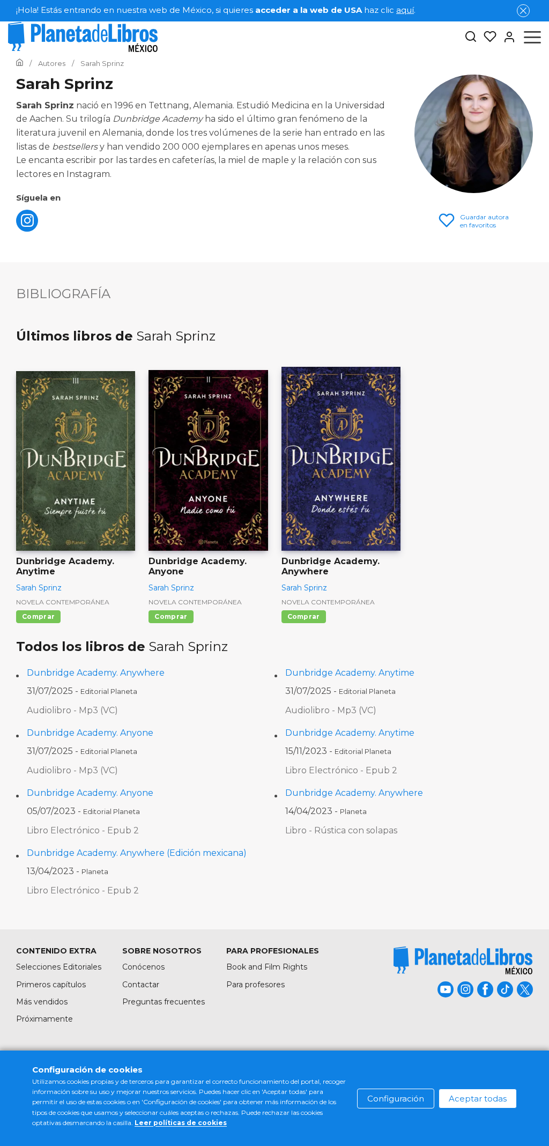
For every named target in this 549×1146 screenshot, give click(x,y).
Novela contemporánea (62, 602)
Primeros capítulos (51, 984)
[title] (463, 960)
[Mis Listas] (486, 37)
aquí (405, 10)
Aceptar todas (478, 1098)
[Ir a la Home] (19, 63)
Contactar (140, 984)
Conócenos (143, 967)
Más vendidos (42, 1002)
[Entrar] (506, 37)
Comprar (38, 616)
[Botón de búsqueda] (470, 37)
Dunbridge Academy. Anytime (349, 673)
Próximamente (44, 1019)
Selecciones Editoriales (58, 967)
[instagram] (27, 229)
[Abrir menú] (532, 37)
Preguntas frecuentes (163, 1002)
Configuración (395, 1098)
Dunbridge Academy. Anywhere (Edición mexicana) (137, 853)
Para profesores (255, 984)
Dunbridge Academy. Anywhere (96, 673)
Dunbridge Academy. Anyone (90, 733)
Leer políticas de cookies (181, 1123)
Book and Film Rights (266, 967)
